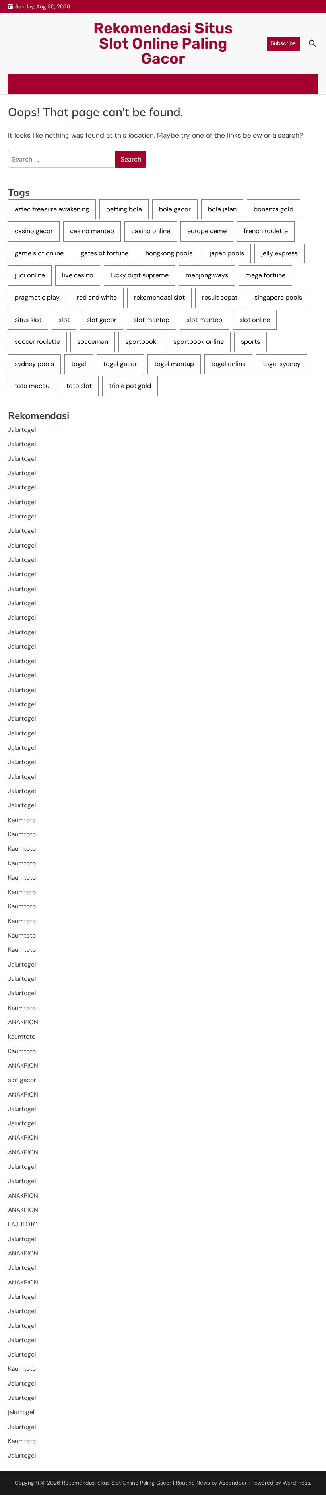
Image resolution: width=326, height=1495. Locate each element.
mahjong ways (207, 275)
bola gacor (175, 209)
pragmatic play (37, 297)
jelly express (279, 253)
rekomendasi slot (159, 297)
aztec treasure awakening (52, 209)
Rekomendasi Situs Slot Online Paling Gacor (163, 43)
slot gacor (101, 320)
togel (78, 364)
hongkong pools (169, 253)
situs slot (28, 320)
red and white (97, 297)
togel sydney (282, 364)
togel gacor (120, 364)
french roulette (266, 231)
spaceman (92, 341)
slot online (254, 320)
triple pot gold (130, 386)
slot (64, 320)
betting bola (124, 209)
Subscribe (283, 43)
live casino (77, 275)
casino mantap (92, 231)
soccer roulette (37, 341)
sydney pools (34, 364)
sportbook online (198, 341)
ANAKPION (23, 1022)
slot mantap (151, 320)
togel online (228, 364)
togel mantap (174, 364)
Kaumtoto (22, 820)
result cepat (219, 297)
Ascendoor (233, 1482)
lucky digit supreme (140, 275)
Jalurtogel (22, 430)
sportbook (140, 341)
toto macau (32, 386)
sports (250, 341)
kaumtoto (21, 1037)
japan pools (227, 253)
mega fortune (265, 275)
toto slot (79, 386)
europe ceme (207, 231)
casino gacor (34, 231)
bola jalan (222, 209)
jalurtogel (21, 1412)
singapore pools (278, 297)
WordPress (296, 1482)
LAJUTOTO (23, 1224)
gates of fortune (104, 253)
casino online (150, 231)
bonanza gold (273, 209)
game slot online (39, 253)
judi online (30, 275)
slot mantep (204, 320)
